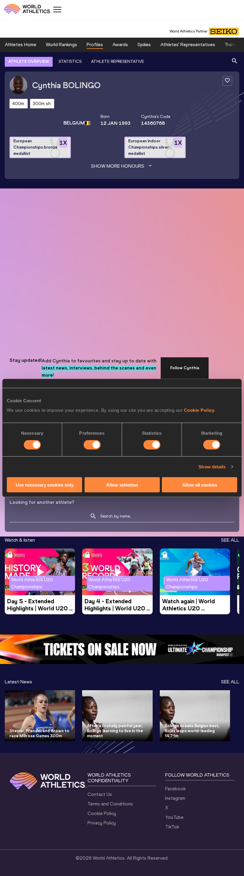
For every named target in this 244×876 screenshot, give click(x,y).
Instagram (175, 798)
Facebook (175, 788)
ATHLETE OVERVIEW (28, 61)
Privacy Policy (101, 823)
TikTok (172, 827)
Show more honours (117, 166)
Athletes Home (20, 44)
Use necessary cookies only (44, 484)
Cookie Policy (199, 409)
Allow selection (122, 484)
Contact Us (99, 794)
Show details (212, 466)
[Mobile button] (57, 9)
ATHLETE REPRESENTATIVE (117, 61)
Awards (120, 44)
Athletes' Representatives (187, 44)
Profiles (95, 44)
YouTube (174, 817)
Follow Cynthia (184, 367)
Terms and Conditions (110, 804)
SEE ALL (230, 540)
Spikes (144, 44)
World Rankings (61, 44)
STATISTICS (70, 61)
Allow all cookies (199, 484)
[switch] (92, 445)
